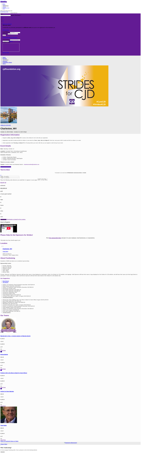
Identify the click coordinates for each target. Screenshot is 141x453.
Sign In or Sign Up (7, 24)
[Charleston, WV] (8, 122)
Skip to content (3, 0)
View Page (3, 350)
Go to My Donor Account (4, 11)
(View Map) (5, 251)
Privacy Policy (3, 444)
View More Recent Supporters (8, 297)
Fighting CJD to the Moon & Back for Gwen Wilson (13, 373)
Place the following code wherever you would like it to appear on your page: (18, 180)
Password (5, 33)
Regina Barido (4, 354)
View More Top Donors (6, 312)
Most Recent (6, 281)
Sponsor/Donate (5, 5)
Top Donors (5, 282)
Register (4, 4)
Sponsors (4, 6)
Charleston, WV (7, 249)
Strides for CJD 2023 (5, 125)
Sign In (11, 41)
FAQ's (4, 8)
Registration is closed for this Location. (16, 219)
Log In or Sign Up (3, 1)
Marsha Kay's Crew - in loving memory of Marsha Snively (15, 336)
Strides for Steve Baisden (7, 391)
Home (4, 3)
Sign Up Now (6, 30)
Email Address (6, 32)
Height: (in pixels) (4, 177)
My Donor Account (13, 31)
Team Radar (3, 425)
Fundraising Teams (6, 7)
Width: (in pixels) (4, 176)
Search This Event (14, 12)
